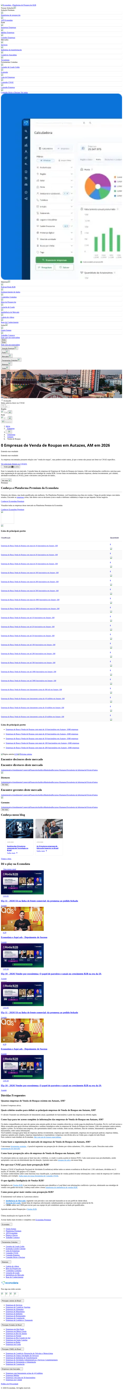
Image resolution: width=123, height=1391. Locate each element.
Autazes (10, 437)
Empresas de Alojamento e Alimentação (21, 1362)
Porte (3, 415)
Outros (95, 770)
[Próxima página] (25, 754)
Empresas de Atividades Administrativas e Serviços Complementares (32, 1360)
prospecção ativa (64, 1160)
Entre (4, 340)
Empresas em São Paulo (15, 1329)
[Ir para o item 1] (2, 981)
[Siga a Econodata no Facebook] (12, 1296)
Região (3, 409)
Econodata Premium (43, 1220)
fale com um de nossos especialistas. (47, 1137)
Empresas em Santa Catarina (16, 1340)
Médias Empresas (7, 33)
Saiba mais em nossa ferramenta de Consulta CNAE (38, 1176)
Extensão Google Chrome (15, 1249)
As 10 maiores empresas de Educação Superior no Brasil (47, 847)
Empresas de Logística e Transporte (19, 1320)
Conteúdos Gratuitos (9, 297)
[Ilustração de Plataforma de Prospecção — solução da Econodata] (61, 187)
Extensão (4, 72)
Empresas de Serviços (14, 1305)
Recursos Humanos (59, 770)
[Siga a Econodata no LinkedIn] (7, 1296)
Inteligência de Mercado (10, 312)
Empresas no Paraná (13, 1336)
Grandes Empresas (8, 38)
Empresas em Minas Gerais (16, 1331)
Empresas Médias (12, 1375)
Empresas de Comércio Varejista (18, 1307)
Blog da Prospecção (8, 302)
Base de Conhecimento (9, 322)
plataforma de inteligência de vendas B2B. (62, 1187)
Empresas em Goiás (13, 1344)
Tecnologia (5, 60)
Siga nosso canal (9, 869)
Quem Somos (6, 330)
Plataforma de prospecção (10, 15)
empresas (20, 497)
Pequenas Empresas (8, 27)
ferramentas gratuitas (18, 1146)
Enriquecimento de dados (10, 292)
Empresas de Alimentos (15, 1309)
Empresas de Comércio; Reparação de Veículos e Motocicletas (29, 1353)
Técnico (89, 770)
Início (8, 426)
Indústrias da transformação (11, 50)
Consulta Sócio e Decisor (10, 92)
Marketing (48, 770)
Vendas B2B (18, 1185)
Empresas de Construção (15, 1318)
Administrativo (6, 770)
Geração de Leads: (13, 1203)
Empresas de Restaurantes (15, 1316)
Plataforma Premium (13, 1231)
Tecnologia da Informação (76, 770)
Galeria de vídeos (7, 317)
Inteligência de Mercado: (16, 1201)
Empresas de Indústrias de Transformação (21, 1358)
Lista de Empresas (8, 77)
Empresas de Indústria (14, 1314)
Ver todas (24, 92)
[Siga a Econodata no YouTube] (16, 1296)
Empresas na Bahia (13, 1342)
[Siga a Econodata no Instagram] (3, 1296)
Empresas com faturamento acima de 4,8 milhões (24, 1373)
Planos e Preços (12, 1235)
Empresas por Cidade (14, 1380)
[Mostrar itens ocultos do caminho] (9, 432)
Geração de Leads (8, 307)
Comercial (26, 770)
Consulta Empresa (8, 87)
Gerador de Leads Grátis (10, 67)
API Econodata (7, 20)
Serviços (4, 45)
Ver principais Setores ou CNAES (14, 464)
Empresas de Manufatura (15, 1312)
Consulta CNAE (7, 82)
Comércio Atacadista (9, 55)
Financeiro (34, 770)
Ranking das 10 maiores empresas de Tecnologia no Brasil (17, 848)
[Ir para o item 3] (6, 981)
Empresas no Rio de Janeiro (16, 1334)
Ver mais (5, 480)
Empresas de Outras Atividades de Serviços (22, 1356)
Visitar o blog (6, 859)
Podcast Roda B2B (8, 287)
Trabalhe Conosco (8, 335)
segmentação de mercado (10, 1149)
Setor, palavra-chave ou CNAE (13, 403)
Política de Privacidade (9, 1384)
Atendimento (17, 770)
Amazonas (11, 435)
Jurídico (41, 770)
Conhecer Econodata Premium (12, 501)
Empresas (11, 428)
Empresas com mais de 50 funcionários (20, 1378)
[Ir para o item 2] (4, 981)
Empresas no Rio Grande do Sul (18, 1338)
